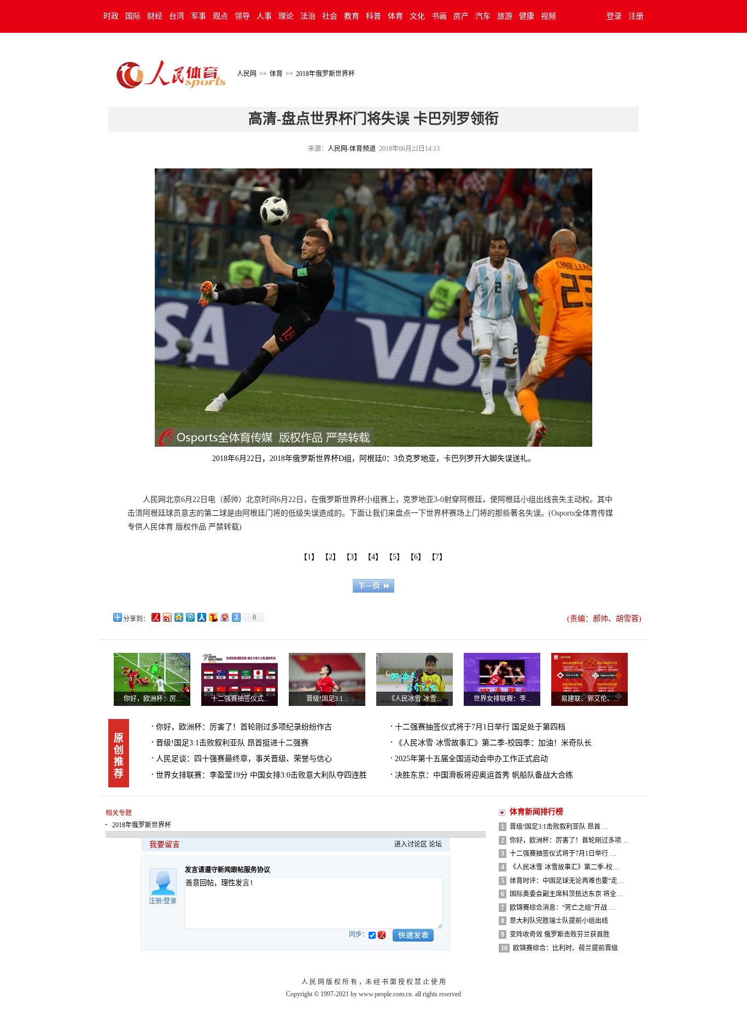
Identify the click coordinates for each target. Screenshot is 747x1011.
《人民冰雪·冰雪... (414, 699)
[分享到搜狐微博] (212, 617)
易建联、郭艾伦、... (589, 699)
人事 (264, 16)
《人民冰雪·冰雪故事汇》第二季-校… (564, 867)
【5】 (396, 557)
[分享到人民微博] (155, 617)
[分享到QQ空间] (178, 617)
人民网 (246, 74)
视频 (548, 16)
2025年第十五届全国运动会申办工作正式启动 (471, 759)
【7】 (439, 557)
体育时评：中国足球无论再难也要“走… (567, 881)
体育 (395, 16)
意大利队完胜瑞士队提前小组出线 (559, 921)
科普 (373, 16)
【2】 (332, 557)
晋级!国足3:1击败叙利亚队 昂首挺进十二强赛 (232, 743)
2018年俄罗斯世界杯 (325, 74)
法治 (308, 16)
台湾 (176, 16)
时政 (111, 16)
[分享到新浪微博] (166, 617)
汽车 (483, 16)
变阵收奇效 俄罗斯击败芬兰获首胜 (560, 934)
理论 (286, 16)
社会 (329, 16)
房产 (461, 16)
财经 (154, 16)
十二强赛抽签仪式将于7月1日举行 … (563, 853)
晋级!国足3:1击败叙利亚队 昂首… (558, 827)
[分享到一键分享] (235, 617)
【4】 (375, 557)
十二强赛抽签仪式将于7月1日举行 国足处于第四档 (480, 727)
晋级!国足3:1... (327, 699)
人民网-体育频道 (352, 149)
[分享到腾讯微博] (189, 617)
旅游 (504, 16)
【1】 (309, 557)
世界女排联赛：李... (502, 699)
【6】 (417, 557)
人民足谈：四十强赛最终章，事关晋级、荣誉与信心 (244, 759)
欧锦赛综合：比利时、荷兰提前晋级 (565, 948)
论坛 (435, 844)
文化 (417, 16)
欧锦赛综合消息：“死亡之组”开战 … (562, 907)
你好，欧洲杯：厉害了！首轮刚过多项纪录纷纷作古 (244, 727)
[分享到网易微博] (224, 617)
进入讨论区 (410, 844)
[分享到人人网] (201, 617)
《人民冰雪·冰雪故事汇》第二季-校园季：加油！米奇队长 (493, 743)
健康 (526, 16)
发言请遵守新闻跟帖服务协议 (227, 870)
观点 (220, 16)
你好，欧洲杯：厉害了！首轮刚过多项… (569, 840)
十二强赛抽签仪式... (240, 699)
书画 (439, 16)
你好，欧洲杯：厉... (152, 699)
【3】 (353, 557)
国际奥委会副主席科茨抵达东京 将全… (566, 894)
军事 (198, 16)
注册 (636, 16)
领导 (242, 16)
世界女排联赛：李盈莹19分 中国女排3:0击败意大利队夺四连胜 (261, 775)
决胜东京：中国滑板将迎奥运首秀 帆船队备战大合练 (484, 775)
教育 (351, 16)
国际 (133, 16)
